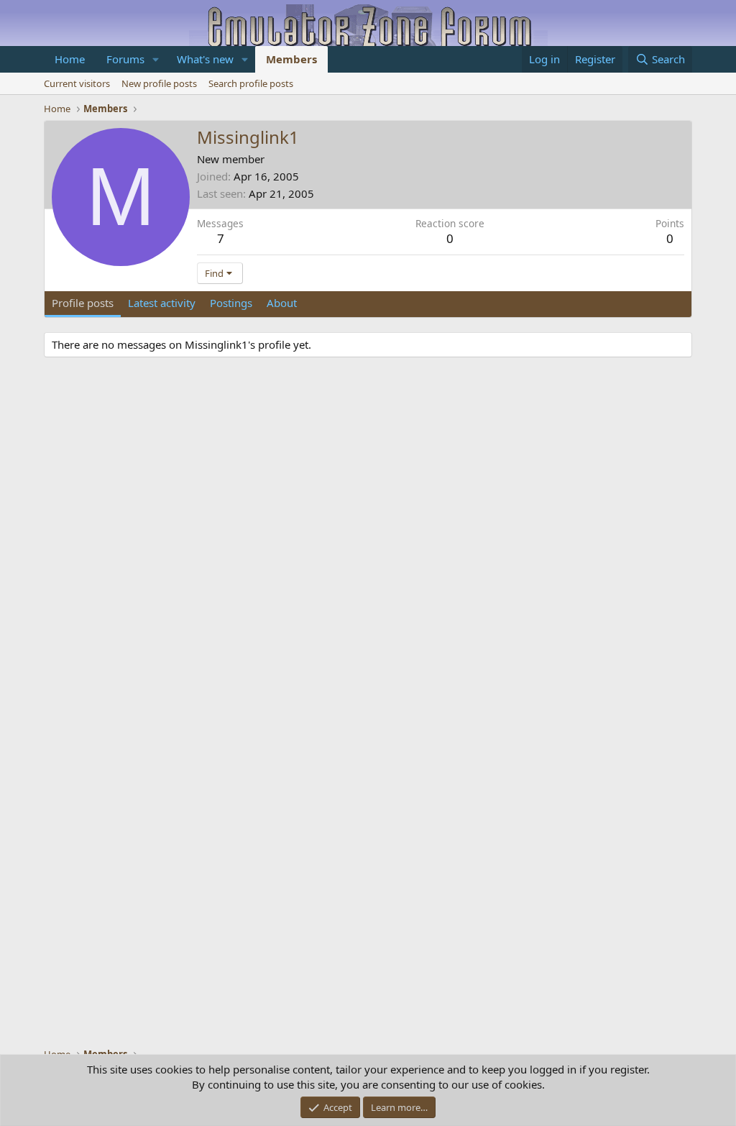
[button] (156, 59)
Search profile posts (250, 83)
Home (70, 59)
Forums (125, 59)
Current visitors (77, 83)
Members (291, 59)
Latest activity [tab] (162, 303)
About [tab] (282, 303)
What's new (205, 59)
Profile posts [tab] (83, 303)
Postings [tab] (231, 303)
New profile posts (159, 83)
